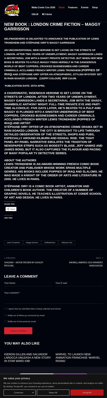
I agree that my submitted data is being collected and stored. (34, 309)
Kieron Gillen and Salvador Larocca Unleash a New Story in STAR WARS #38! (27, 357)
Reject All (53, 392)
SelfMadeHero (49, 243)
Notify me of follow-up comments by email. (26, 315)
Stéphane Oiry (66, 243)
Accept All (87, 392)
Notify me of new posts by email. (22, 321)
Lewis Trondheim (13, 243)
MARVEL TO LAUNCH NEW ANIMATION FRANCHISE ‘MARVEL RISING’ (78, 357)
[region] (53, 386)
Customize (18, 392)
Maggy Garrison (32, 243)
